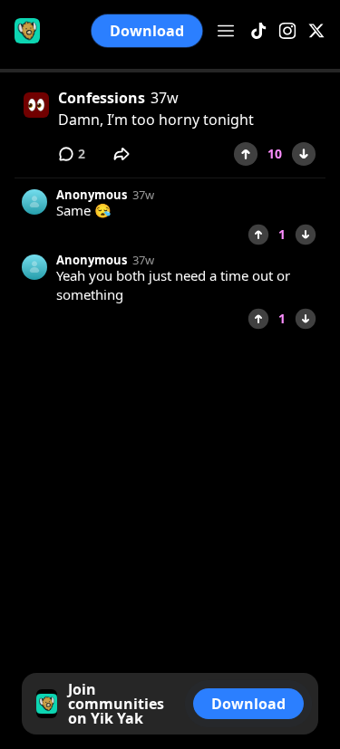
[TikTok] (258, 31)
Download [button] (147, 31)
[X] (316, 31)
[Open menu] (225, 30)
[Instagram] (287, 31)
